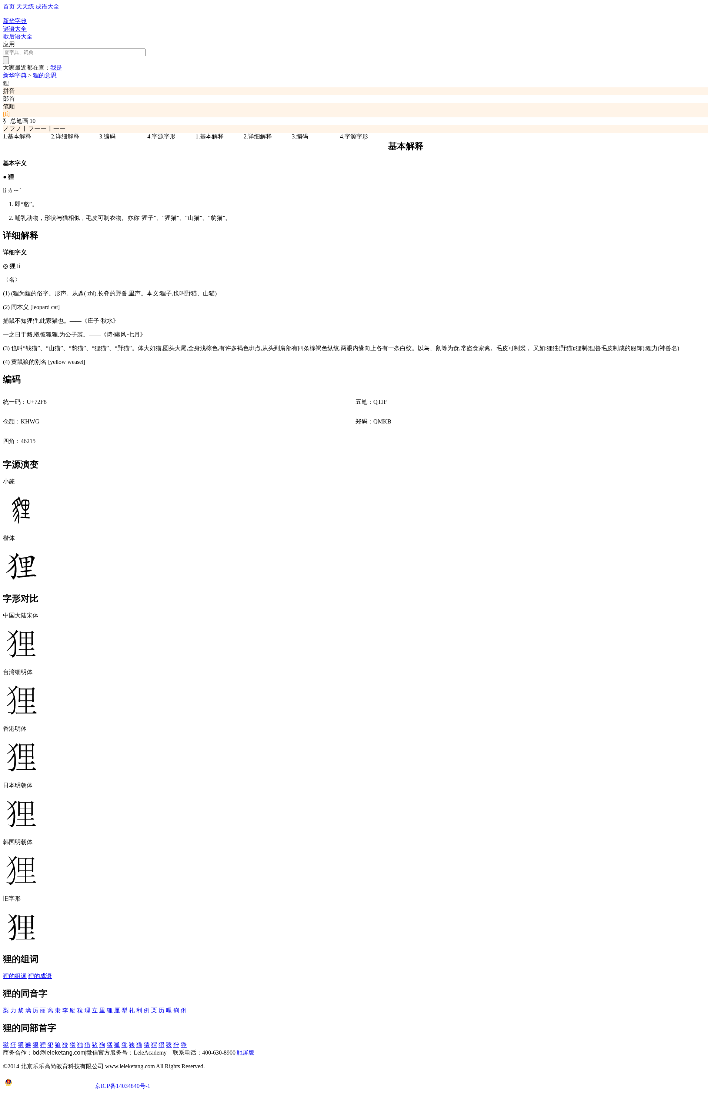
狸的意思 (45, 75)
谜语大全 (15, 29)
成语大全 (47, 6)
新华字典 (15, 75)
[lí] (6, 114)
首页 (9, 6)
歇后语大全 (18, 36)
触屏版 (245, 1052)
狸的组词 (15, 976)
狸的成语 (40, 976)
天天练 (25, 6)
